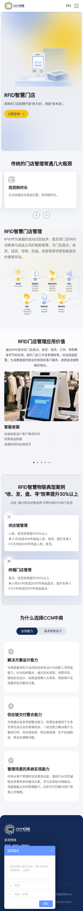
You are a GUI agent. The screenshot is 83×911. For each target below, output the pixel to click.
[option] (41, 414)
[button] (36, 215)
